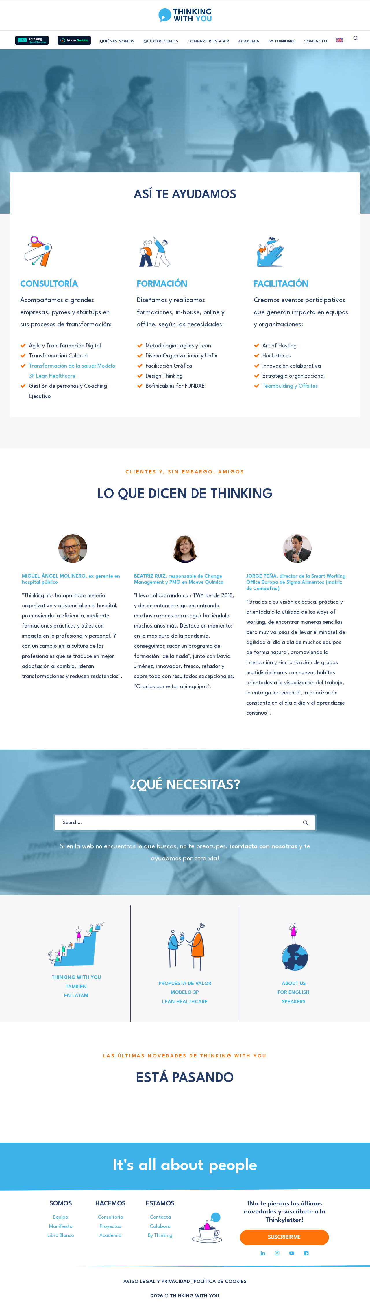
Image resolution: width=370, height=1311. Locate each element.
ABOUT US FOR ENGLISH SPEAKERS (294, 992)
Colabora (160, 1226)
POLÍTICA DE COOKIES (220, 1281)
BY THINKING (281, 41)
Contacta (160, 1217)
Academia (110, 1235)
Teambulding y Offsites (290, 386)
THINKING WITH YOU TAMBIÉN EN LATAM (76, 986)
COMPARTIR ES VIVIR (208, 41)
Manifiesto (61, 1226)
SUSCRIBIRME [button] (284, 1237)
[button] (355, 38)
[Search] (185, 822)
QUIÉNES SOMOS (117, 41)
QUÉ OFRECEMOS (160, 41)
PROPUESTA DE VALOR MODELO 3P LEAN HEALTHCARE (185, 992)
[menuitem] (32, 38)
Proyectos (110, 1226)
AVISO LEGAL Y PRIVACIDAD (156, 1281)
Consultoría (110, 1217)
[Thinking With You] (185, 15)
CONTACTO (315, 41)
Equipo (60, 1217)
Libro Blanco (60, 1235)
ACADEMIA (248, 41)
